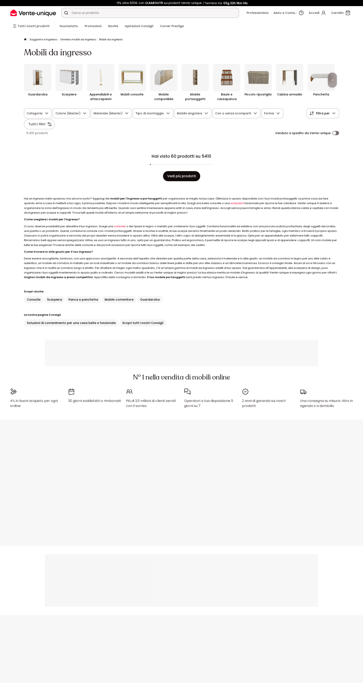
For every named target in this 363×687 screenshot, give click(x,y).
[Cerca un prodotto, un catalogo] (66, 12)
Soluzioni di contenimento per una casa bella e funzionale (71, 323)
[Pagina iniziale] (25, 39)
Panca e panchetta (83, 299)
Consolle (34, 299)
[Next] (332, 80)
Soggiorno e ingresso (43, 39)
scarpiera (237, 203)
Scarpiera (54, 299)
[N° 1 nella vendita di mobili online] (33, 13)
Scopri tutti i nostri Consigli (142, 323)
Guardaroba (150, 299)
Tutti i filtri (36, 124)
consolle (120, 226)
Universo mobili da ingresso (78, 39)
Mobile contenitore (119, 299)
